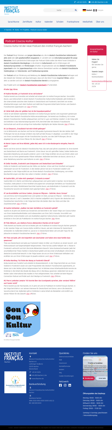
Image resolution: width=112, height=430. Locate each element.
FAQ (60, 373)
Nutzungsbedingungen (99, 369)
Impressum (63, 363)
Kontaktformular (64, 366)
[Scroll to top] (107, 425)
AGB (60, 360)
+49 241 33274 (81, 2)
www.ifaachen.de (38, 379)
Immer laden (102, 378)
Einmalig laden (89, 378)
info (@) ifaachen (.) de (99, 2)
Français (100, 10)
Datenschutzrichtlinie (66, 357)
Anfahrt (61, 370)
